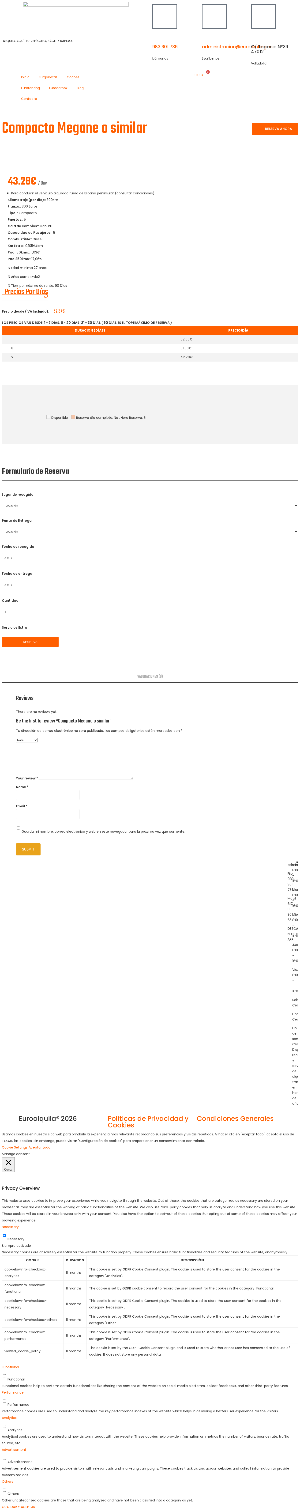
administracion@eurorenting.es (237, 47)
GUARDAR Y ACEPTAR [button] (18, 1506)
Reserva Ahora (278, 128)
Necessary (16, 1239)
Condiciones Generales (235, 1118)
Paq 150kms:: (19, 252)
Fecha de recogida (18, 546)
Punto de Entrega (17, 520)
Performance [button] (13, 1392)
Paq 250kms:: (19, 259)
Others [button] (7, 1481)
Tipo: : (13, 213)
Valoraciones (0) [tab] (150, 677)
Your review (27, 778)
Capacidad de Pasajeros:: (30, 232)
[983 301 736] (164, 16)
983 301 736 (165, 47)
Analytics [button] (9, 1417)
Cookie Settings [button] (14, 1147)
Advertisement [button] (14, 1449)
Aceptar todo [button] (39, 1147)
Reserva (30, 642)
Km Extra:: (16, 245)
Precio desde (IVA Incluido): (26, 311)
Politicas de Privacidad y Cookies (148, 1122)
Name (22, 787)
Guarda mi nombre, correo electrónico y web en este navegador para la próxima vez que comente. (103, 831)
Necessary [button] (10, 1227)
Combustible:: (20, 239)
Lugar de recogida (18, 494)
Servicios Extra (14, 627)
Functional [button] (10, 1367)
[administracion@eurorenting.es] (214, 16)
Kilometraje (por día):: (27, 199)
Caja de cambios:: (24, 226)
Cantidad (10, 600)
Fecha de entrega (17, 573)
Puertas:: (16, 219)
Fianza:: (15, 206)
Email (21, 806)
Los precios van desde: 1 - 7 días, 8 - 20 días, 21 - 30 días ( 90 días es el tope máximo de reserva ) (87, 322)
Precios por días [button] (25, 292)
